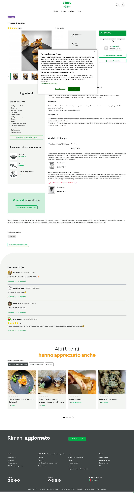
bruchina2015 (17, 319)
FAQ (98, 489)
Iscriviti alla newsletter (77, 439)
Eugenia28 (115, 46)
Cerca (101, 454)
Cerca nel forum (104, 460)
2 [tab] (67, 417)
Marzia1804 (17, 304)
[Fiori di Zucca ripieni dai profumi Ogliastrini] (22, 382)
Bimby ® (71, 460)
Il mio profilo (51, 454)
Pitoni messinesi (75, 399)
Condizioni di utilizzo (53, 489)
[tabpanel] (67, 394)
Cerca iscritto (103, 463)
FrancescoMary (76, 402)
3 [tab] (70, 417)
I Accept (74, 89)
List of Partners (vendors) (49, 84)
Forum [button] (63, 11)
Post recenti (42, 466)
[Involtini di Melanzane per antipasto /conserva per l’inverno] (52, 382)
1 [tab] (64, 417)
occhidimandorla (19, 288)
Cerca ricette (12, 457)
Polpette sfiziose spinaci (108, 399)
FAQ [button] (79, 11)
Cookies (103, 489)
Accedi (40, 457)
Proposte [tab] (49, 364)
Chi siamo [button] (71, 11)
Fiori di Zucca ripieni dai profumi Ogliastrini (21, 400)
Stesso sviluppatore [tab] (36, 364)
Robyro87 (104, 402)
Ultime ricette (12, 463)
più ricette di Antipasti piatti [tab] (18, 364)
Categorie (11, 460)
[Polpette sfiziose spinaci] (112, 382)
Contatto (42, 489)
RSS (100, 466)
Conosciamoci (73, 463)
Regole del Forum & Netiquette (78, 469)
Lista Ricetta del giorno (15, 466)
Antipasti (12, 236)
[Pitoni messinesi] (82, 382)
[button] (117, 4)
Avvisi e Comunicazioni (75, 457)
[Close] (95, 51)
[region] (67, 71)
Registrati (41, 460)
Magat (13, 405)
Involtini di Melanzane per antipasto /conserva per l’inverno (51, 400)
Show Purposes (60, 89)
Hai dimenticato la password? (48, 463)
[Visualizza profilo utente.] (106, 48)
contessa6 (16, 273)
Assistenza (71, 466)
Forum (70, 454)
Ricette (10, 454)
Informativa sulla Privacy (68, 489)
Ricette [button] (56, 11)
